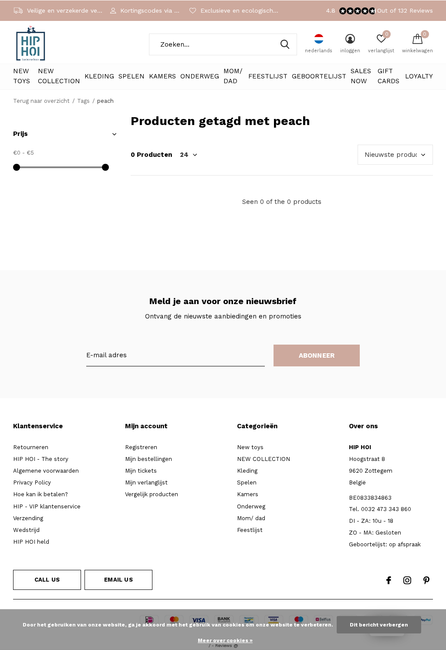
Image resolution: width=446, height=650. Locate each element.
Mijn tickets (141, 470)
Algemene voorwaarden (46, 470)
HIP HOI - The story (40, 459)
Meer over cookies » (225, 640)
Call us (47, 579)
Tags (83, 101)
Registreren (141, 447)
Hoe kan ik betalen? (40, 494)
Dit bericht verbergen (379, 625)
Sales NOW (361, 76)
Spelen (131, 76)
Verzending (28, 518)
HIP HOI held (31, 541)
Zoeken (285, 44)
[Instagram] (407, 580)
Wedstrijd (26, 530)
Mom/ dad (233, 76)
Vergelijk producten (151, 494)
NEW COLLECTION (59, 76)
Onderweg (199, 76)
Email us (118, 579)
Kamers (162, 76)
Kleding (99, 76)
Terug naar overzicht (41, 101)
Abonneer (317, 355)
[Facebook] (388, 580)
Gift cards (388, 76)
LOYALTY (419, 76)
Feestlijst (267, 76)
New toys (21, 76)
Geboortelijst (319, 76)
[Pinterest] (426, 580)
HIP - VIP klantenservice (47, 506)
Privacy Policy (32, 482)
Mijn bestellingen (148, 459)
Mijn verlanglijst (146, 482)
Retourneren (30, 447)
